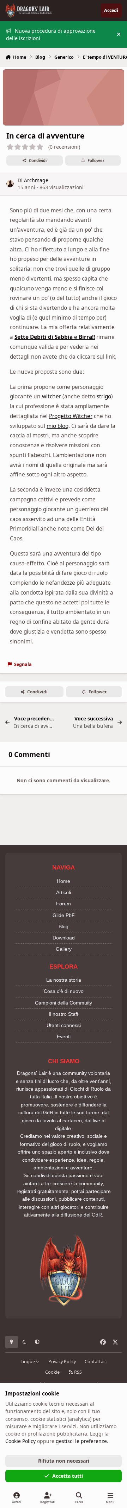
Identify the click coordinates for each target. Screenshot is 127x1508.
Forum (63, 903)
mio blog (57, 426)
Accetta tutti (67, 1475)
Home (63, 881)
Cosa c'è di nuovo (64, 991)
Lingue (28, 1362)
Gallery (64, 949)
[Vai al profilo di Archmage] (10, 183)
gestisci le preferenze (81, 1441)
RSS (77, 1372)
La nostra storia (63, 980)
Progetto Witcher (70, 416)
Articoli (63, 892)
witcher (51, 396)
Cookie (52, 1372)
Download (64, 938)
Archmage (36, 180)
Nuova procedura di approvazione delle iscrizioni (51, 34)
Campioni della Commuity (63, 1003)
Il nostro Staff (63, 1014)
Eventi (64, 1036)
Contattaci (96, 1362)
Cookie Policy (20, 1441)
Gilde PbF (64, 915)
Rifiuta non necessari (63, 1460)
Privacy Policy (62, 1362)
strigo (104, 396)
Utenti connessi (64, 1025)
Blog (63, 926)
